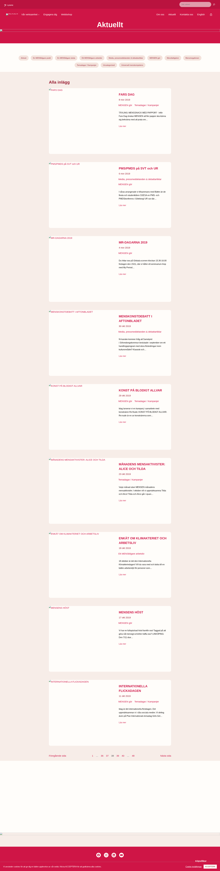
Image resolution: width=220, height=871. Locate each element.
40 (123, 756)
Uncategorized (109, 65)
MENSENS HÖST (131, 612)
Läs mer (122, 126)
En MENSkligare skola (66, 58)
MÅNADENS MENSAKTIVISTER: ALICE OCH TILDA (142, 467)
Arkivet (23, 58)
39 (117, 756)
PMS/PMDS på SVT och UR (138, 168)
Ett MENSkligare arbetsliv (92, 58)
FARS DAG (127, 94)
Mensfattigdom (173, 58)
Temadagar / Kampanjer (86, 65)
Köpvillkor (201, 861)
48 (133, 756)
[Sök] (212, 4)
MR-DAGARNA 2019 (133, 242)
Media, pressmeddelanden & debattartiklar (126, 58)
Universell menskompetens (132, 65)
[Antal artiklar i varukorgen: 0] (211, 14)
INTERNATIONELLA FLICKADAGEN (133, 688)
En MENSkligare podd (42, 58)
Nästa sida (165, 756)
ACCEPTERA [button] (210, 867)
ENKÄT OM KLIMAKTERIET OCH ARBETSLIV (142, 541)
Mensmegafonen (192, 58)
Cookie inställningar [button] (193, 867)
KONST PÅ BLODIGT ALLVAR (140, 390)
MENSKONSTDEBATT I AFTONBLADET (135, 319)
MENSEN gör (155, 58)
